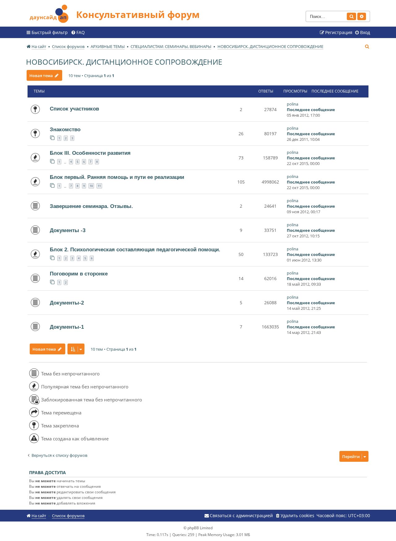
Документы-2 (67, 303)
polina (292, 104)
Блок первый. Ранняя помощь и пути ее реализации (117, 177)
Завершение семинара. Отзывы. (91, 206)
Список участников (74, 109)
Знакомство (65, 129)
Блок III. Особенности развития (90, 153)
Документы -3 (67, 230)
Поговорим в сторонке (79, 273)
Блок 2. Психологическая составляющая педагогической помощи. (135, 249)
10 (91, 186)
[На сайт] (51, 13)
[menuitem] (78, 32)
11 (99, 186)
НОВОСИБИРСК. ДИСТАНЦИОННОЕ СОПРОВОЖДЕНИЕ (124, 62)
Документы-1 (67, 327)
